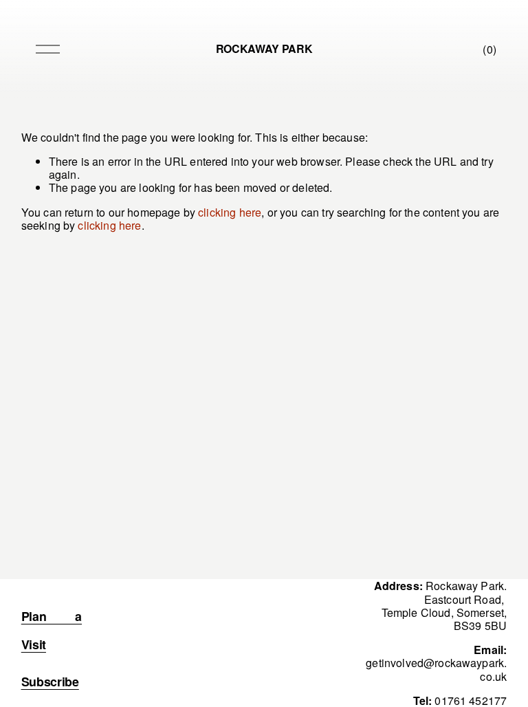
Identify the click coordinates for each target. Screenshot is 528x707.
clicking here (229, 212)
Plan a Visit (51, 630)
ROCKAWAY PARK (264, 48)
